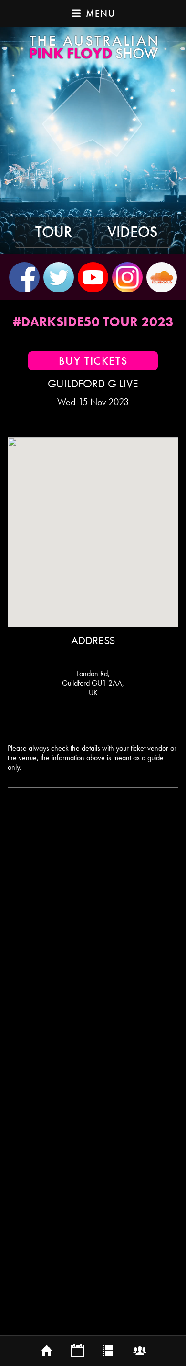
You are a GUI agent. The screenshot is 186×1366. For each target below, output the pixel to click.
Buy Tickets (93, 361)
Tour (53, 232)
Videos (132, 232)
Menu (100, 13)
